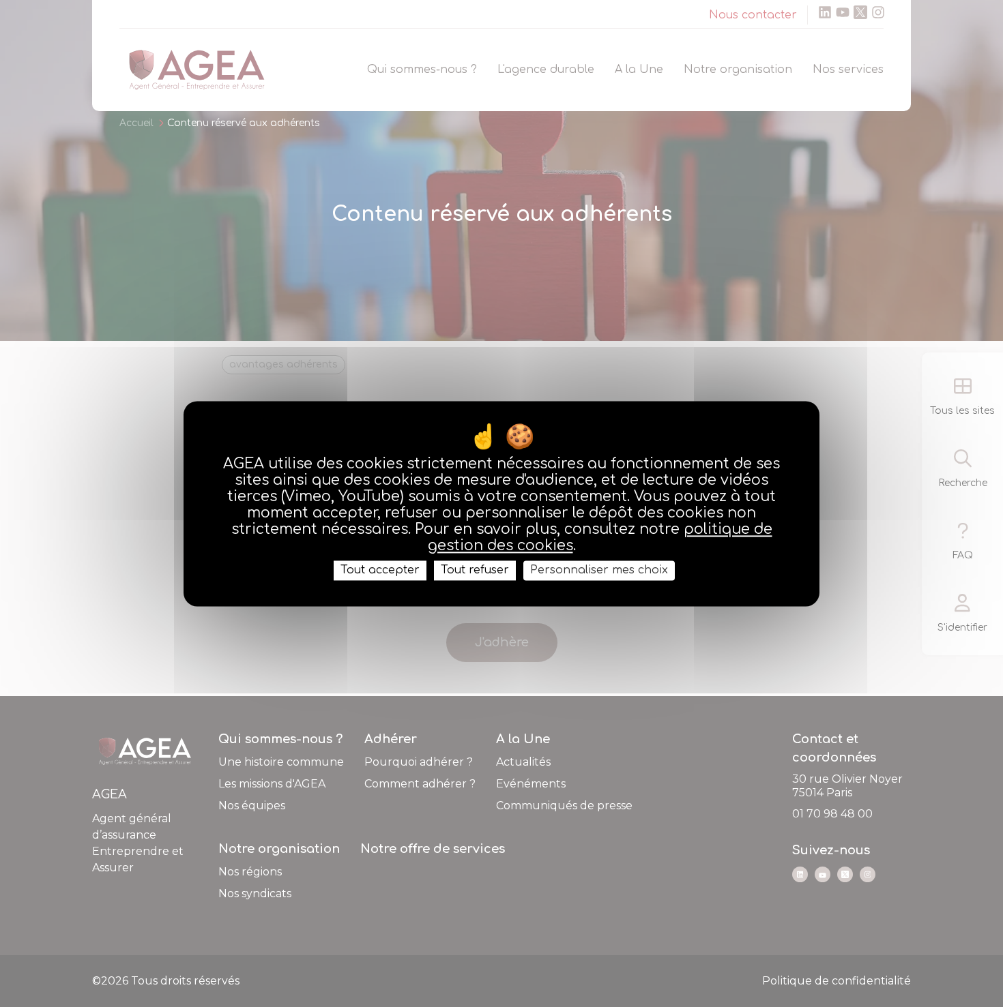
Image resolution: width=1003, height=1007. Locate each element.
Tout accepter (380, 570)
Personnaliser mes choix (599, 570)
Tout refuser (475, 570)
